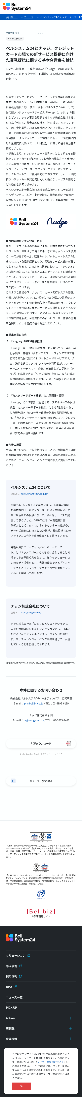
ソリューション (15, 955)
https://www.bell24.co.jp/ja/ (34, 493)
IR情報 (10, 1028)
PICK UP (11, 1007)
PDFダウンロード (41, 743)
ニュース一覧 (14, 997)
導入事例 (11, 966)
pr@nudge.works (33, 720)
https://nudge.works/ (31, 612)
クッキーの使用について (50, 1062)
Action (10, 1018)
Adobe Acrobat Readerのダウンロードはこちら (41, 754)
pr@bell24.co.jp (33, 703)
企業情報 (11, 1039)
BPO (9, 987)
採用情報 (11, 976)
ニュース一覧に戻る (41, 781)
